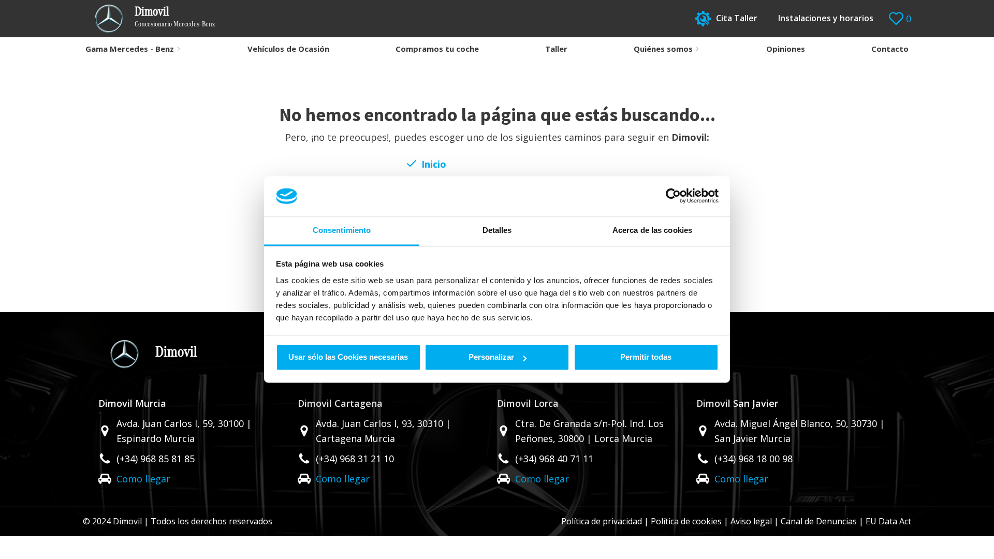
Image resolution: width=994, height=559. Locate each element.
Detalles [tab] (497, 230)
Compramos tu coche (437, 48)
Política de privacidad (601, 521)
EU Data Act (888, 521)
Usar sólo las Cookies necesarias (348, 357)
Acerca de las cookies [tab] (652, 230)
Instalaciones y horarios (825, 18)
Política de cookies (686, 521)
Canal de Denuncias (819, 521)
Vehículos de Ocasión (288, 48)
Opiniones (785, 48)
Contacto (890, 48)
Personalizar (491, 357)
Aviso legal (751, 521)
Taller (556, 48)
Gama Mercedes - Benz (129, 48)
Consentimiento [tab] (342, 230)
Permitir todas (645, 357)
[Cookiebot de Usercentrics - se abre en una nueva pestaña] (673, 196)
